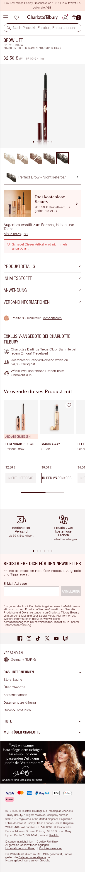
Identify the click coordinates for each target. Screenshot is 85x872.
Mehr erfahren (52, 318)
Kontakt (54, 835)
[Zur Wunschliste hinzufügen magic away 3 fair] (68, 405)
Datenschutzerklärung (20, 702)
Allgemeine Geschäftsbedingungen (27, 845)
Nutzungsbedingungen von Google (27, 860)
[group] (19, 443)
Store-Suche (13, 679)
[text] (20, 478)
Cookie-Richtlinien (17, 710)
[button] (9, 28)
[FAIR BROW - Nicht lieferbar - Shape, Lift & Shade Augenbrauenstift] (9, 158)
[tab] (33, 142)
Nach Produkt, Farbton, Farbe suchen (44, 28)
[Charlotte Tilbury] (42, 17)
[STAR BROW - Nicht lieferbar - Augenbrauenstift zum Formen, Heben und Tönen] (23, 158)
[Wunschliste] (16, 17)
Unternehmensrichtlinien (20, 848)
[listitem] (42, 106)
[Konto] (65, 16)
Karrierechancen (15, 695)
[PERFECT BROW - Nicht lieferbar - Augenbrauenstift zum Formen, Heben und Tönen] (62, 158)
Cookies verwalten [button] (51, 848)
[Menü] (5, 17)
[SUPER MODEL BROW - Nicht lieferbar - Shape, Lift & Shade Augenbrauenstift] (49, 158)
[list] (42, 106)
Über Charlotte (14, 687)
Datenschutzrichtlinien (19, 841)
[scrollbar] (42, 492)
